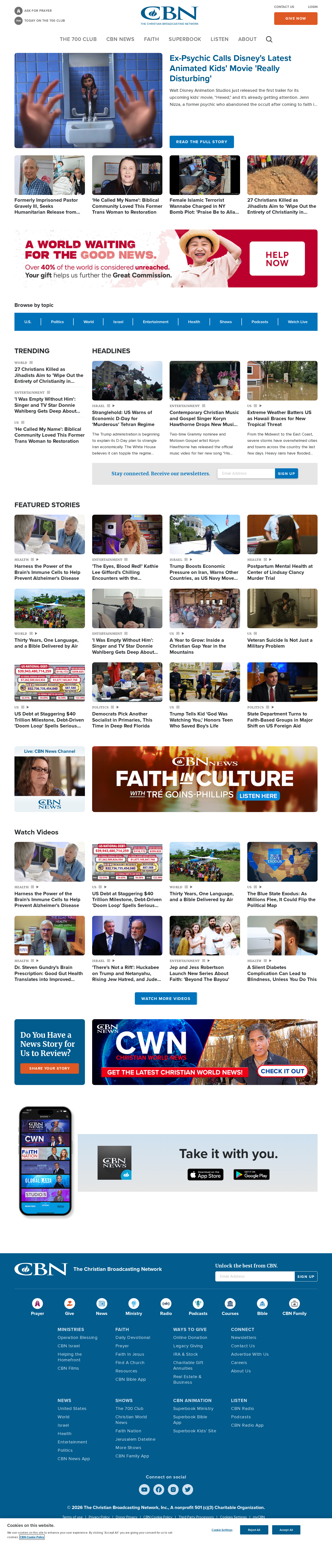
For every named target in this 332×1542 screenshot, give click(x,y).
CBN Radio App (247, 1425)
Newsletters (244, 1337)
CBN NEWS (120, 39)
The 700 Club (78, 39)
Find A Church (130, 1362)
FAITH (151, 39)
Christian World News (131, 1419)
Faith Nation (128, 1431)
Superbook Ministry (193, 1408)
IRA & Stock (185, 1354)
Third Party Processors (196, 1517)
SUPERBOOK (185, 39)
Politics (57, 322)
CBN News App (74, 1458)
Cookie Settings (222, 1530)
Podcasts (260, 322)
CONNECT (243, 1329)
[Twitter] (187, 1489)
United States (72, 1408)
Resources (126, 1371)
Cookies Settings (233, 1517)
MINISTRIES (71, 1329)
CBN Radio (242, 1408)
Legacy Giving (188, 1346)
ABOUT (247, 39)
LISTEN (220, 39)
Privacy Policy (99, 1517)
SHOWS (124, 1400)
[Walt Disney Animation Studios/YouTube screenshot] (88, 100)
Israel (118, 322)
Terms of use (72, 1517)
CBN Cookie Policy (157, 1517)
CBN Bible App (130, 1379)
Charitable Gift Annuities (188, 1365)
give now (295, 18)
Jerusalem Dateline (135, 1439)
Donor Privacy (126, 1517)
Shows (226, 322)
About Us (241, 1371)
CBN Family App (132, 1456)
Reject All (254, 1530)
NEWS (64, 1400)
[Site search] (269, 41)
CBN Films (68, 1368)
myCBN (259, 1517)
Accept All (286, 1530)
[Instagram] (173, 1489)
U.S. (27, 322)
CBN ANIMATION (192, 1400)
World (89, 322)
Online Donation (190, 1337)
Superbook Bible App (190, 1419)
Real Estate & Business (187, 1379)
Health (194, 322)
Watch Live (298, 322)
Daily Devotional (132, 1337)
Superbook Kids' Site (194, 1431)
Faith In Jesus (129, 1354)
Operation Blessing (78, 1337)
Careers (239, 1362)
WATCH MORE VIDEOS (165, 999)
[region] (166, 1530)
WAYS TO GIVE (190, 1329)
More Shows (128, 1447)
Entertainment (155, 322)
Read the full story (201, 142)
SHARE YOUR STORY (49, 1068)
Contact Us (284, 7)
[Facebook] (158, 1489)
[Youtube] (144, 1489)
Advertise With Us (250, 1354)
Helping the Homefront (70, 1357)
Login (313, 7)
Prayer (122, 1346)
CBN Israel (69, 1346)
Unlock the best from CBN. (246, 1266)
